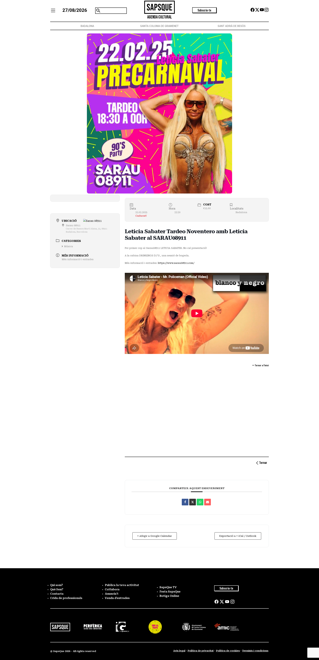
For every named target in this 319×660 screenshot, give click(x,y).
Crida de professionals (66, 598)
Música (68, 246)
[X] (257, 10)
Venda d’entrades (117, 598)
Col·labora (112, 589)
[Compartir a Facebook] (185, 502)
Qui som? (56, 585)
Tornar (263, 462)
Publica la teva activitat (122, 585)
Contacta (56, 593)
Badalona (87, 26)
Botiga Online (169, 595)
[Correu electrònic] (207, 502)
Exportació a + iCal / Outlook (237, 535)
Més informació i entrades (78, 259)
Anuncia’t (111, 593)
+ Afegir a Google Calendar (154, 535)
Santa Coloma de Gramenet (159, 26)
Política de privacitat (201, 650)
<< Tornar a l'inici (260, 365)
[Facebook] (253, 10)
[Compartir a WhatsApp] (200, 502)
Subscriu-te (204, 10)
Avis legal (179, 650)
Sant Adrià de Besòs (232, 26)
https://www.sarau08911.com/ (176, 263)
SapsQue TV (168, 587)
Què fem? (56, 589)
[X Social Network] (192, 502)
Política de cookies (228, 650)
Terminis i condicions (255, 650)
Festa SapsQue (170, 591)
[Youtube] (262, 10)
